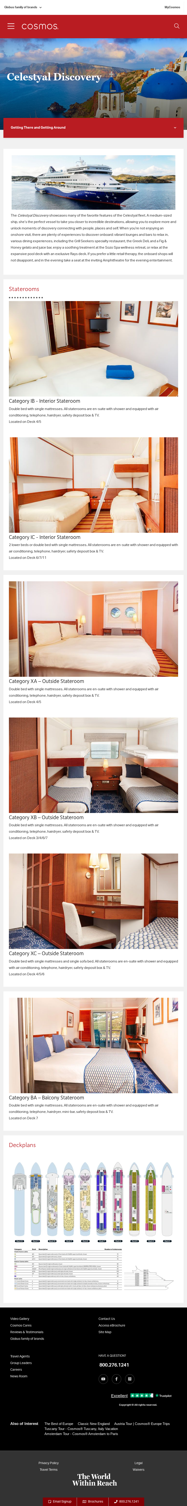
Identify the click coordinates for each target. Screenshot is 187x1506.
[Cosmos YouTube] (103, 1379)
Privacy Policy (49, 1463)
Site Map (105, 1332)
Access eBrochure (112, 1325)
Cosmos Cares (20, 1325)
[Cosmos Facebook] (116, 1379)
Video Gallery (19, 1319)
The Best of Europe (58, 1424)
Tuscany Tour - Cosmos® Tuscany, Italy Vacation (81, 1429)
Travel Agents (20, 1356)
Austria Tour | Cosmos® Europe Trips (142, 1424)
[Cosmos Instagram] (130, 1379)
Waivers (138, 1469)
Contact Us (107, 1319)
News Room (18, 1376)
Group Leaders (21, 1363)
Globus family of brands (20, 7)
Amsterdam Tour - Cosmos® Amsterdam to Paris (81, 1434)
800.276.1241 (129, 1501)
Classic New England (94, 1424)
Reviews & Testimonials (26, 1332)
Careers (16, 1369)
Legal (139, 1463)
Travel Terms (48, 1469)
